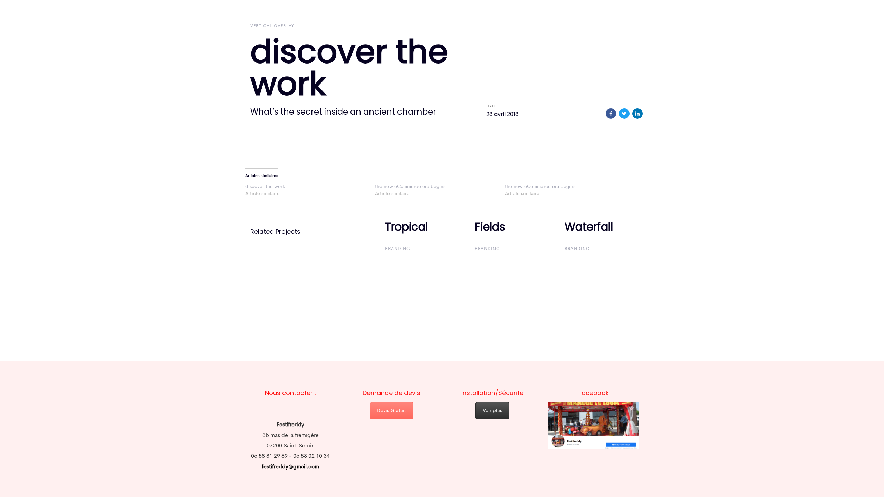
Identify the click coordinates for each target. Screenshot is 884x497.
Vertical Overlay (272, 26)
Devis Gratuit (391, 410)
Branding (398, 249)
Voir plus (492, 410)
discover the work (265, 186)
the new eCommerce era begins (410, 186)
